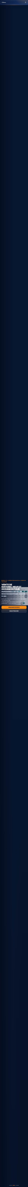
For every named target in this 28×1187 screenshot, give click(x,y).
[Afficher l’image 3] (17, 1185)
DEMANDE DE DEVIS (14, 607)
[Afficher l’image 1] (10, 1185)
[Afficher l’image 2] (14, 1185)
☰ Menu (4, 2)
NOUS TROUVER (14, 611)
